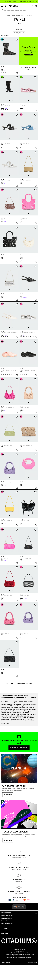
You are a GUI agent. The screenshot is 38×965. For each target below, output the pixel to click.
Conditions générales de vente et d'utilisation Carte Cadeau (20, 956)
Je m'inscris (8, 794)
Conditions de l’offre (20, 959)
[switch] (23, 907)
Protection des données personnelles (20, 952)
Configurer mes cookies (19, 949)
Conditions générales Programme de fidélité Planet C (19, 957)
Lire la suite (5, 723)
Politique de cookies (19, 951)
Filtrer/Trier (18, 33)
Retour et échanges (7, 915)
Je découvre (8, 840)
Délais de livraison (6, 918)
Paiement (4, 921)
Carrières (19, 948)
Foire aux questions (7, 923)
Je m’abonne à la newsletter (19, 747)
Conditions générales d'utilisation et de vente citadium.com (20, 954)
